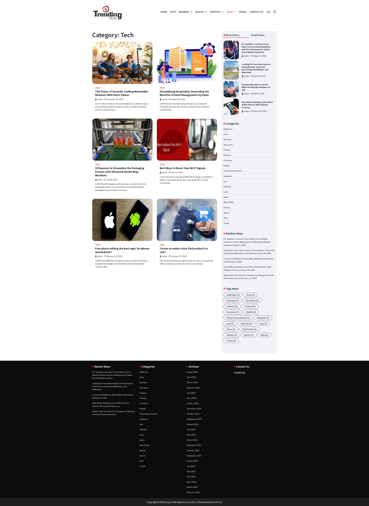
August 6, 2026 (260, 56)
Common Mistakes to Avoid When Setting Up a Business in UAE (256, 87)
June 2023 (191, 471)
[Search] (274, 12)
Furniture (228, 160)
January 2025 (193, 403)
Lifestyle (215, 12)
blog (167, 502)
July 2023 (191, 466)
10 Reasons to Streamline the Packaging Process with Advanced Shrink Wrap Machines (119, 171)
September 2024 (194, 419)
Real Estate (228, 202)
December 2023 (194, 445)
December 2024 (194, 408)
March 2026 (192, 382)
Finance (227, 155)
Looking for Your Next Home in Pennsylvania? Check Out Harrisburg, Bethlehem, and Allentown (256, 68)
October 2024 (193, 414)
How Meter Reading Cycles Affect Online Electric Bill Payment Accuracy (257, 105)
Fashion (227, 150)
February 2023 (193, 492)
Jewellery (228, 176)
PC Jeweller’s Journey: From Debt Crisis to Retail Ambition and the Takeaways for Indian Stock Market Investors (256, 48)
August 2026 (192, 372)
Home (164, 12)
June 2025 (191, 393)
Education (228, 144)
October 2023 (193, 450)
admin (99, 99)
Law (225, 181)
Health (199, 12)
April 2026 (191, 377)
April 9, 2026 (259, 94)
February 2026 (193, 387)
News (226, 197)
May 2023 (191, 476)
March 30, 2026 (260, 111)
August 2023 (192, 461)
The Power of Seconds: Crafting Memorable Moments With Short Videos (121, 93)
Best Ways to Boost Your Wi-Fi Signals (183, 168)
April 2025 (191, 398)
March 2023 (192, 487)
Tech (229, 12)
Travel (243, 12)
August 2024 (192, 424)
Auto (173, 12)
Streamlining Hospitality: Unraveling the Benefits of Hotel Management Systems (184, 93)
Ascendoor (191, 502)
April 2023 (191, 482)
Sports (226, 212)
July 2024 (191, 429)
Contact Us (256, 12)
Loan (226, 192)
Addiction (228, 129)
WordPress (216, 502)
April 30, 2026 (260, 76)
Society (227, 207)
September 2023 (194, 455)
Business (184, 12)
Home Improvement (233, 171)
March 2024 (192, 440)
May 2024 (191, 435)
